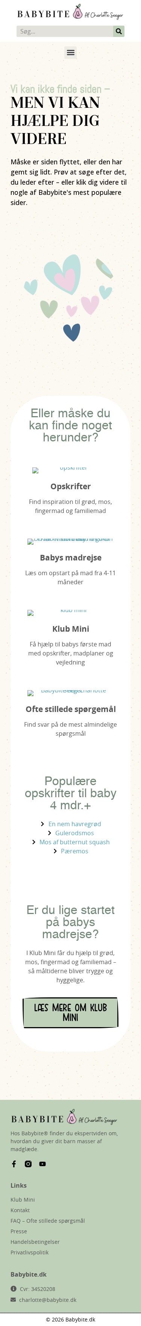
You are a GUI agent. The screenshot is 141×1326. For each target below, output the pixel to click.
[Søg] (118, 31)
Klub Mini (70, 628)
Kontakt (20, 1210)
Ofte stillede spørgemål (71, 709)
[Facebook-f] (14, 1164)
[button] (70, 52)
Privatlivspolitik (30, 1252)
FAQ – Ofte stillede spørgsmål (48, 1220)
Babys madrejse (71, 557)
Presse (19, 1231)
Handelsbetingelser (35, 1241)
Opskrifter (70, 486)
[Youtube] (42, 1164)
